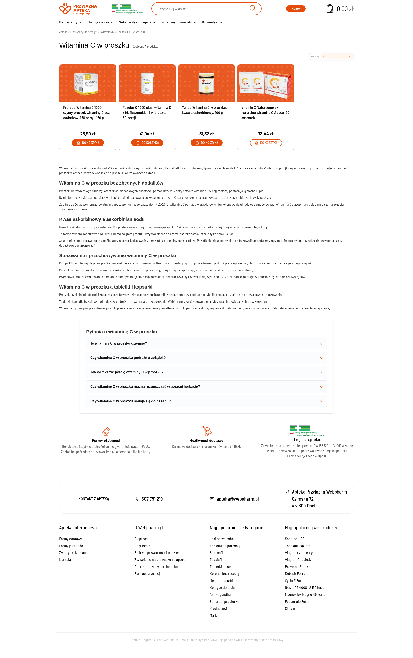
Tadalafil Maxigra (297, 545)
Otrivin (290, 608)
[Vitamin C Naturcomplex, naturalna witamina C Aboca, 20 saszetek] (265, 83)
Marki (214, 615)
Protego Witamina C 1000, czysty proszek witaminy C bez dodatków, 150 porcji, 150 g (86, 112)
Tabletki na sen (221, 566)
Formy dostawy (70, 538)
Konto (296, 8)
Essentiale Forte (297, 601)
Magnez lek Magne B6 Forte (305, 594)
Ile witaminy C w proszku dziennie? (118, 343)
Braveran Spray (296, 566)
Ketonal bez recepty (224, 573)
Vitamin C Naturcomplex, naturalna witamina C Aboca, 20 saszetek (265, 112)
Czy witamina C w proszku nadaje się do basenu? (130, 401)
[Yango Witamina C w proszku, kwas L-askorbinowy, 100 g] (206, 83)
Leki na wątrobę (222, 538)
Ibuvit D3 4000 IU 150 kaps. (305, 587)
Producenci (218, 608)
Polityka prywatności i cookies (157, 552)
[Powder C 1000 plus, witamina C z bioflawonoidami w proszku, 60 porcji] (147, 83)
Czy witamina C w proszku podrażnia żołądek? (128, 358)
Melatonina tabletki (224, 580)
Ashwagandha (220, 594)
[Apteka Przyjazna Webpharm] (78, 9)
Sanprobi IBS (294, 538)
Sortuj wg (315, 56)
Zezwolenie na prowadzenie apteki (159, 559)
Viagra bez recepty (299, 552)
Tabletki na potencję (225, 545)
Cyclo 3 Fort (294, 580)
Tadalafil (216, 559)
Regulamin (142, 545)
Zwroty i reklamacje (73, 552)
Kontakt (65, 559)
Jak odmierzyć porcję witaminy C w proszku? (127, 372)
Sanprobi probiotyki (224, 601)
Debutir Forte (295, 573)
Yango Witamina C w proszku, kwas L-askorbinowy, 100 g (204, 110)
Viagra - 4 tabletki (298, 559)
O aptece (141, 538)
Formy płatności (71, 545)
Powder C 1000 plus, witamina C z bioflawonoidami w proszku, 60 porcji (147, 112)
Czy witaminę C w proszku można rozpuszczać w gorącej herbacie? (145, 386)
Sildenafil (217, 552)
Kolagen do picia (222, 587)
